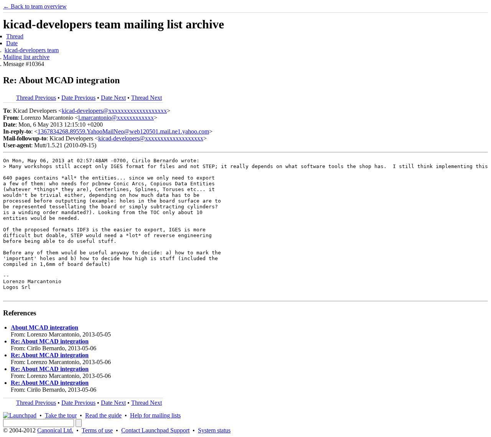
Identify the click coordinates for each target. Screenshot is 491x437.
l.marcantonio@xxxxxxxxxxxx (116, 117)
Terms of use (97, 430)
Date (12, 43)
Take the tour (61, 415)
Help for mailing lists (155, 415)
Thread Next (146, 97)
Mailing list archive (26, 57)
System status (214, 430)
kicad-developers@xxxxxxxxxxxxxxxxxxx (114, 110)
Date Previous (78, 97)
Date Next (113, 97)
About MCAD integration (44, 327)
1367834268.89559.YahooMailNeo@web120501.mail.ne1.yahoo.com (123, 131)
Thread (14, 36)
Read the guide (103, 415)
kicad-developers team (32, 50)
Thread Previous (36, 97)
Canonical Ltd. (55, 430)
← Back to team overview (35, 6)
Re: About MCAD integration (50, 341)
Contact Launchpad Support (155, 430)
